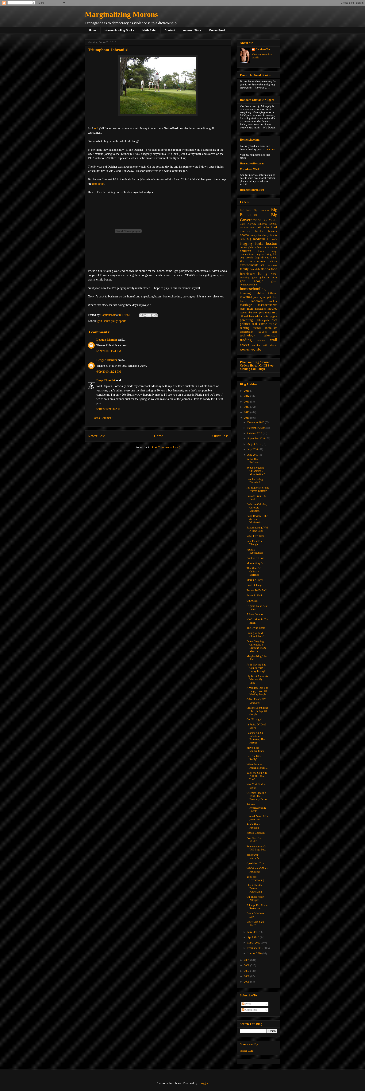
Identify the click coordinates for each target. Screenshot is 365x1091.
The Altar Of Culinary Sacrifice (253, 571)
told (96, 128)
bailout (260, 227)
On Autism (252, 600)
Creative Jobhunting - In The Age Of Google (257, 711)
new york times (262, 312)
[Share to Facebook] (152, 315)
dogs (257, 257)
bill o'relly (272, 239)
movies (272, 308)
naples (243, 312)
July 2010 (253, 449)
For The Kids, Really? (254, 758)
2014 (247, 396)
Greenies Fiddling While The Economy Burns (257, 796)
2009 (247, 960)
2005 (247, 981)
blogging (246, 243)
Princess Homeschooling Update (256, 807)
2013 (247, 401)
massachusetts (267, 305)
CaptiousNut (263, 49)
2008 (247, 965)
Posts (247, 1004)
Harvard (252, 223)
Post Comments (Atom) (166, 447)
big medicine (256, 239)
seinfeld (257, 328)
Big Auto (245, 210)
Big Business (261, 210)
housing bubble (252, 293)
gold (254, 277)
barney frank (256, 235)
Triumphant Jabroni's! (253, 857)
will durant (270, 345)
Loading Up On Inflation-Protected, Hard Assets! (256, 738)
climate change (267, 251)
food (274, 269)
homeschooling (253, 288)
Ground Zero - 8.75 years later (257, 818)
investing (246, 297)
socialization (246, 331)
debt (275, 254)
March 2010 (254, 942)
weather (256, 345)
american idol (247, 227)
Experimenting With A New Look (257, 529)
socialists (271, 328)
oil (241, 316)
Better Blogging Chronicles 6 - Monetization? (256, 471)
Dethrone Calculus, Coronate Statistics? (257, 507)
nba (250, 312)
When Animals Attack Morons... (257, 766)
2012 (247, 407)
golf (99, 321)
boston (271, 243)
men (250, 308)
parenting (246, 320)
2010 (247, 417)
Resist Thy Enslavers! (254, 461)
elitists (273, 261)
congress (259, 254)
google (258, 281)
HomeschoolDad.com (252, 189)
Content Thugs (254, 585)
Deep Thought (105, 380)
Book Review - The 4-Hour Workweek (257, 519)
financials (255, 269)
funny (263, 273)
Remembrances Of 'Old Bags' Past (256, 848)
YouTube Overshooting (255, 878)
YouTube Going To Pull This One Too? (257, 776)
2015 (247, 390)
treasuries (261, 340)
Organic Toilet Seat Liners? (257, 608)
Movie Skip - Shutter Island (255, 749)
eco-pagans (257, 261)
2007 (247, 971)
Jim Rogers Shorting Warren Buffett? (258, 489)
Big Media (270, 220)
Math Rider (149, 30)
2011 (247, 412)
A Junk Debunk (255, 614)
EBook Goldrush (256, 832)
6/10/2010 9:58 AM (108, 408)
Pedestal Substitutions (255, 551)
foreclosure (247, 274)
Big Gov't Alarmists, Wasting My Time (258, 679)
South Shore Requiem (253, 826)
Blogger (203, 1083)
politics (245, 324)
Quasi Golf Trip (255, 863)
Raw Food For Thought (254, 543)
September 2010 (256, 438)
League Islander (106, 339)
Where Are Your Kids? (255, 923)
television (270, 335)
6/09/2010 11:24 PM (108, 351)
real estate (259, 324)
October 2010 (255, 433)
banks (259, 231)
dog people (246, 257)
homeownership (248, 284)
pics (274, 320)
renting (245, 328)
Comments (250, 1009)
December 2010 (256, 422)
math (242, 308)
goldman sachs (268, 277)
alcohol (273, 223)
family (244, 269)
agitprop (262, 223)
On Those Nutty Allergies (255, 898)
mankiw (273, 301)
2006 (247, 976)
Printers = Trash (255, 558)
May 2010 (253, 932)
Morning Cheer (255, 580)
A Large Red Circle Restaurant (257, 907)
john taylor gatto (263, 297)
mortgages (260, 308)
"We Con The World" (254, 840)
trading (246, 339)
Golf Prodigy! (254, 719)
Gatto (243, 223)
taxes (274, 331)
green (274, 281)
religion (273, 324)
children (245, 251)
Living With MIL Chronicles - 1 (256, 635)
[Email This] (141, 315)
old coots (261, 316)
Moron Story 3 (255, 563)
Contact (170, 30)
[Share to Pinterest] (156, 315)
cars (267, 247)
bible (242, 239)
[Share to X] (148, 315)
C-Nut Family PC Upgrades (256, 701)
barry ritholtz (270, 235)
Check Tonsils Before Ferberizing (254, 888)
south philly (110, 321)
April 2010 (253, 937)
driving (265, 257)
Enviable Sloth (255, 595)
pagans (273, 316)
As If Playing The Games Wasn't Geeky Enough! (256, 668)
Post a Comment (102, 417)
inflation (272, 293)
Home (92, 30)
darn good (98, 183)
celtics (274, 247)
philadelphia (262, 320)
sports (122, 321)
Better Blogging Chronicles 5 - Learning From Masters (256, 646)
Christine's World (250, 169)
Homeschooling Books (119, 30)
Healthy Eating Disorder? (255, 481)
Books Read (217, 30)
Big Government (258, 217)
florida (265, 269)
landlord (257, 301)
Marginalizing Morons (121, 14)
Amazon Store (192, 30)
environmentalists (252, 265)
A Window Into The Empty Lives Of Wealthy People (257, 691)
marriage (246, 305)
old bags (249, 316)
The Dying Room (256, 627)
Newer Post (96, 436)
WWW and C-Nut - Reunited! (257, 870)
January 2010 (254, 953)
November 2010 (256, 427)
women (245, 349)
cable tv (259, 247)
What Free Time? (256, 536)
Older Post (220, 436)
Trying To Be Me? (257, 590)
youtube (255, 349)
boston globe (247, 247)
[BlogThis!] (145, 315)
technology (247, 335)
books (259, 243)
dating (268, 254)
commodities (247, 254)
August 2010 (254, 444)
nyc (274, 312)
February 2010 (255, 948)
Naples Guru (246, 1050)
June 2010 (253, 454)
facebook (272, 265)
